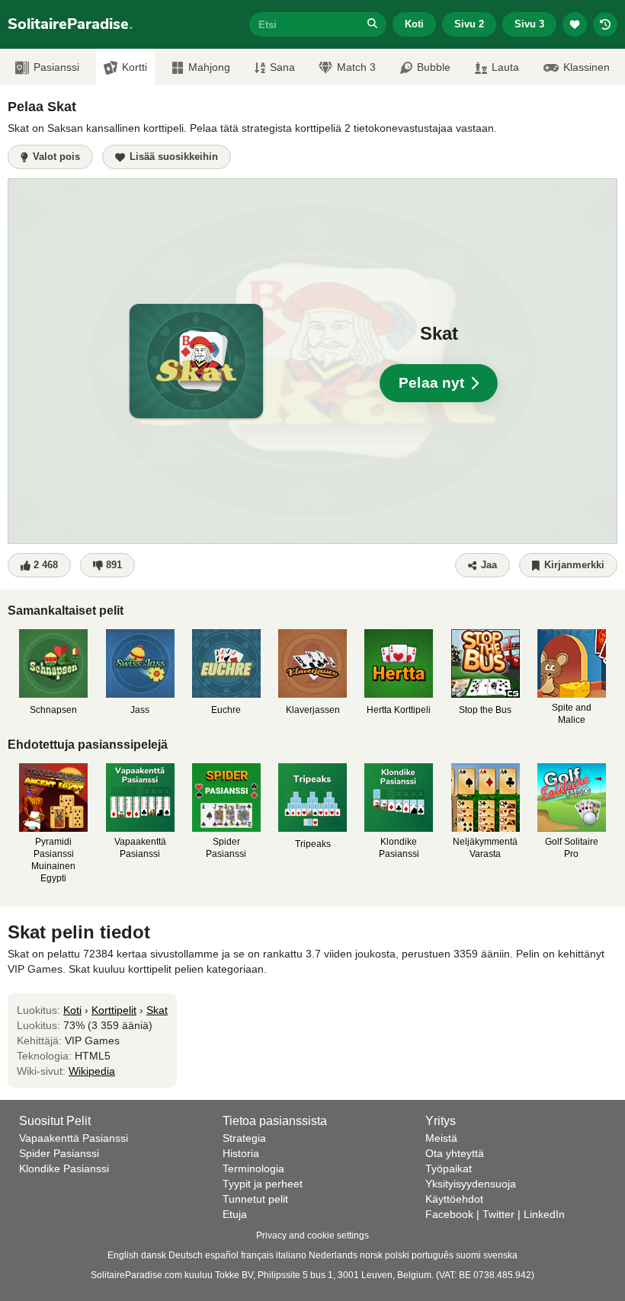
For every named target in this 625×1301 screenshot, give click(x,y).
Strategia (244, 1138)
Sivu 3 (529, 24)
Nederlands (333, 1255)
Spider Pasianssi (59, 1153)
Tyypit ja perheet (263, 1184)
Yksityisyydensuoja (470, 1184)
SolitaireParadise (70, 24)
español (222, 1255)
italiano (291, 1255)
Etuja (235, 1214)
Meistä (441, 1138)
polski (397, 1255)
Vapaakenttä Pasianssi (73, 1138)
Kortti (134, 67)
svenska (500, 1255)
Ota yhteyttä (454, 1153)
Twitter (498, 1214)
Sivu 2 (469, 24)
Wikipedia (92, 1071)
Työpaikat (448, 1168)
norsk (371, 1255)
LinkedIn (544, 1214)
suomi (468, 1255)
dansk (153, 1255)
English (123, 1255)
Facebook (449, 1214)
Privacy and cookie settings (312, 1235)
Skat (157, 1010)
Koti (414, 24)
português (433, 1255)
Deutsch (185, 1255)
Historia (241, 1153)
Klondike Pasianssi (64, 1168)
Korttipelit (113, 1010)
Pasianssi (56, 67)
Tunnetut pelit (255, 1199)
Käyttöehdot (454, 1199)
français (257, 1255)
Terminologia (253, 1168)
